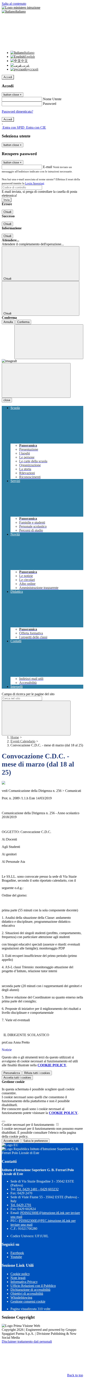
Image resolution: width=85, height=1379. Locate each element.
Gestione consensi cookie (27, 1301)
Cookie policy (20, 1274)
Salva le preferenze (35, 1140)
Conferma (23, 322)
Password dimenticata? (17, 111)
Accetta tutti (17, 1077)
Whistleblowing (21, 1297)
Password (49, 103)
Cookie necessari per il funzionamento (28, 1124)
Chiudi (7, 212)
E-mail (47, 167)
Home (14, 737)
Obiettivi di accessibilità (26, 1293)
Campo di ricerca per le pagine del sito (28, 694)
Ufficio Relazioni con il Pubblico (33, 1286)
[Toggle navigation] (36, 380)
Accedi (7, 77)
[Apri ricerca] (48, 341)
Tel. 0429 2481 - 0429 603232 (38, 1189)
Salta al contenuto (14, 3)
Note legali (18, 1278)
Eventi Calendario (22, 741)
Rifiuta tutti (37, 1073)
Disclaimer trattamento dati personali (27, 1341)
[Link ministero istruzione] (21, 7)
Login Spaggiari (34, 183)
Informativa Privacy (24, 1282)
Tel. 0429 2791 (20, 1205)
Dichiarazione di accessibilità (30, 1289)
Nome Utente (52, 99)
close (6, 400)
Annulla (8, 322)
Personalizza (11, 1073)
